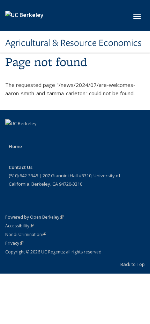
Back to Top (132, 264)
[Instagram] (52, 135)
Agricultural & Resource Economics (73, 43)
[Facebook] (11, 135)
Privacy (14, 243)
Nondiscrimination (25, 234)
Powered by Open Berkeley (34, 217)
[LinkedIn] (39, 135)
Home (15, 146)
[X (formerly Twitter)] (25, 135)
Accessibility (19, 226)
